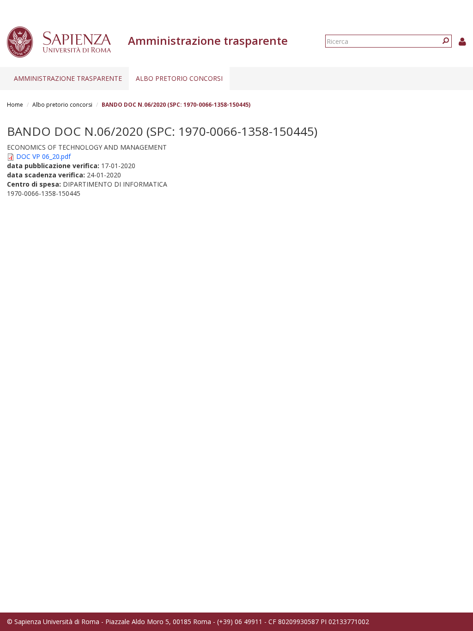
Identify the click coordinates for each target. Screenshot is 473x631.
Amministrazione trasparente (68, 78)
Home (15, 105)
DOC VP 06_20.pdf (43, 156)
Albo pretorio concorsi (179, 78)
